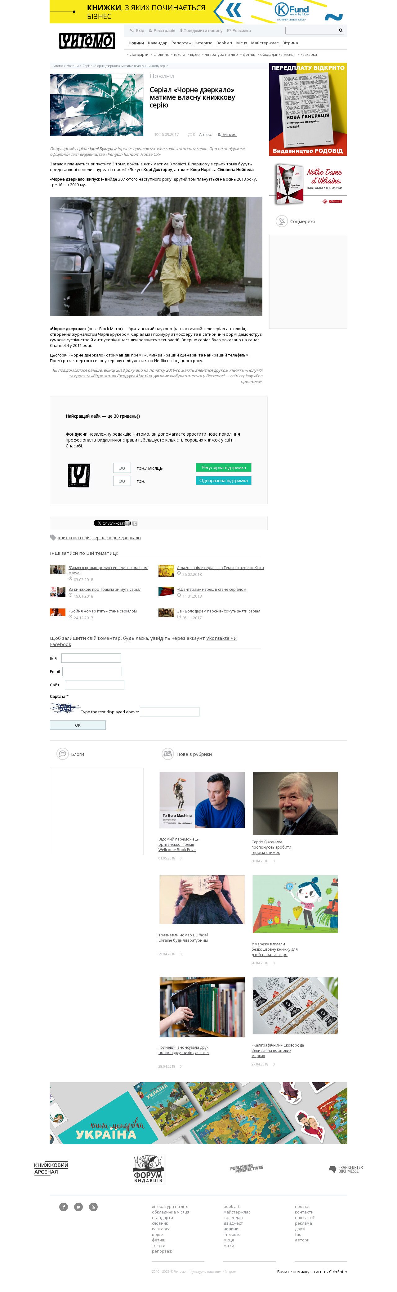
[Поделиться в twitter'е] (134, 524)
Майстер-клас (265, 43)
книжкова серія (74, 538)
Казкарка (309, 54)
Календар (157, 43)
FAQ (298, 1234)
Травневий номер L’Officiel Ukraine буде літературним (183, 937)
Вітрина (290, 43)
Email (55, 671)
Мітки (229, 1245)
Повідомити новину (203, 30)
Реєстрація (164, 30)
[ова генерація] (308, 154)
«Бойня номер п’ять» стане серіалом (103, 611)
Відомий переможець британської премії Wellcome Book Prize (178, 844)
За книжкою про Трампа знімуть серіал (105, 589)
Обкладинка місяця (278, 54)
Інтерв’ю (203, 43)
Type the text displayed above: (110, 712)
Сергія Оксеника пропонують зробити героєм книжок (271, 847)
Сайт (55, 685)
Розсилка (242, 30)
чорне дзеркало (124, 538)
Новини (136, 43)
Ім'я (53, 658)
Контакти (304, 1212)
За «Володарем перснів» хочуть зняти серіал (218, 611)
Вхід (139, 30)
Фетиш (249, 54)
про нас (302, 1206)
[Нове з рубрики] (168, 758)
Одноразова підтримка (223, 480)
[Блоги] (62, 758)
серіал (98, 538)
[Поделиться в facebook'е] (128, 524)
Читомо (57, 66)
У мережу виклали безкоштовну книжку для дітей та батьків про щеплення (275, 951)
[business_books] (198, 22)
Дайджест (233, 1223)
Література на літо (221, 54)
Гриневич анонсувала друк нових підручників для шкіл (183, 1050)
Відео (195, 54)
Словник (161, 54)
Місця (241, 43)
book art (231, 1206)
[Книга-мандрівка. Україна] (198, 1143)
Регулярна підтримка (224, 467)
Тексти (158, 1245)
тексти (179, 54)
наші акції (304, 1217)
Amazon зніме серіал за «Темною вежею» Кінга (220, 567)
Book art (224, 43)
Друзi (300, 1228)
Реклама (303, 1223)
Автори (302, 1240)
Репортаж (181, 43)
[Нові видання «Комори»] (308, 207)
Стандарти (139, 54)
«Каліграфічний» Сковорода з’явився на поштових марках (278, 1050)
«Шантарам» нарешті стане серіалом (211, 589)
